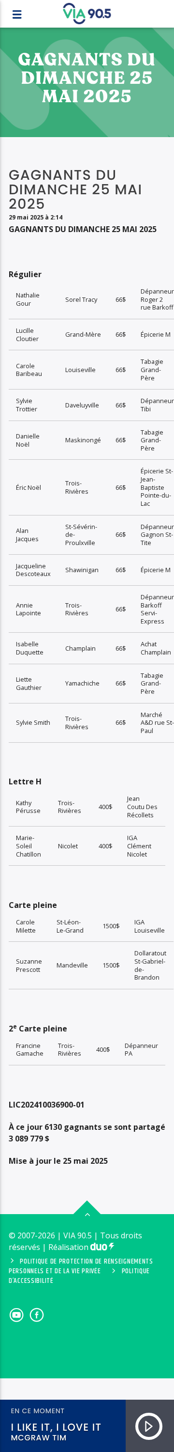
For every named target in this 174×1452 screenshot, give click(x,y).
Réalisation (69, 1247)
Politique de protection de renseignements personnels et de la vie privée (81, 1266)
